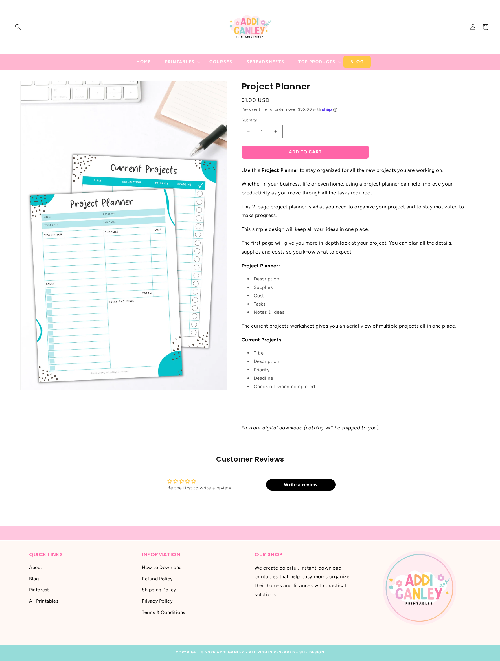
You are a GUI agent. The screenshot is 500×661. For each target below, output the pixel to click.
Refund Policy (157, 578)
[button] (18, 27)
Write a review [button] (300, 484)
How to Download (162, 567)
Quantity (249, 120)
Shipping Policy (159, 590)
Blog (34, 578)
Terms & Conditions (163, 612)
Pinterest (39, 590)
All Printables (43, 601)
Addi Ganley (231, 652)
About (36, 567)
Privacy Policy (157, 601)
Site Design (312, 652)
